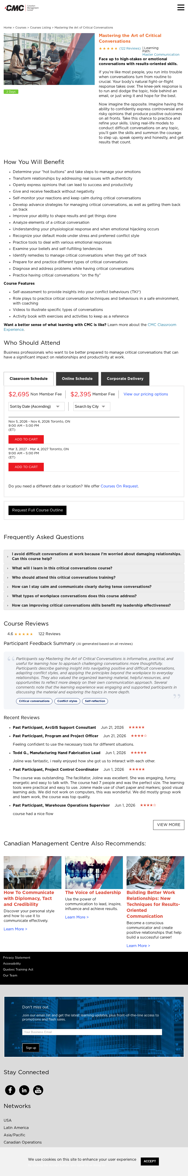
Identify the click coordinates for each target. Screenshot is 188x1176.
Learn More (14, 929)
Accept (150, 1161)
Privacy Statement (16, 957)
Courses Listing (40, 27)
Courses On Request (119, 486)
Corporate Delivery (125, 379)
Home (8, 27)
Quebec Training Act (18, 969)
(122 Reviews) (120, 48)
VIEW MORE (168, 825)
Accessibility (12, 963)
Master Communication (161, 54)
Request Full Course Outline (37, 510)
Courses (20, 27)
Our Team (10, 975)
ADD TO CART (26, 439)
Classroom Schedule (29, 379)
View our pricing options (146, 394)
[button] (180, 7)
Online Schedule (77, 379)
